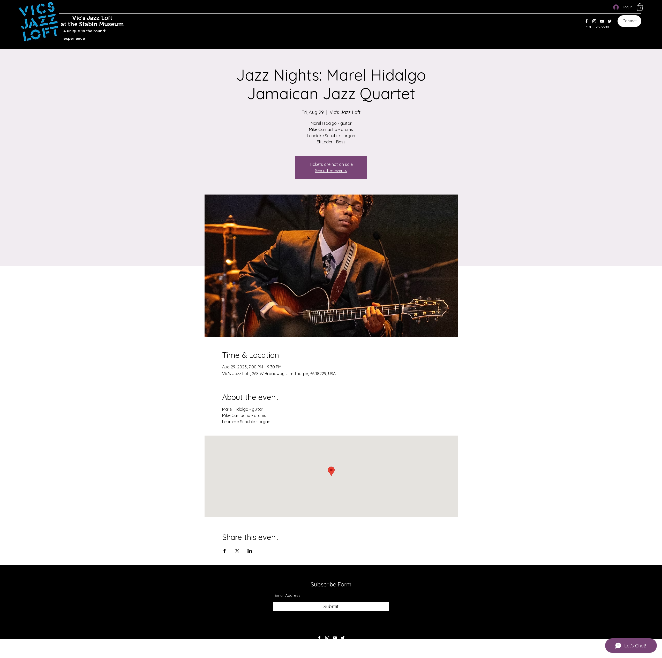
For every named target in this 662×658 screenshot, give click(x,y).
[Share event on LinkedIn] (249, 551)
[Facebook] (586, 21)
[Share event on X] (237, 551)
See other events (331, 170)
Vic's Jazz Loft (92, 17)
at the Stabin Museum (92, 24)
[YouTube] (602, 21)
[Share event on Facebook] (224, 551)
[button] (640, 7)
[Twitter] (609, 21)
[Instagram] (594, 21)
